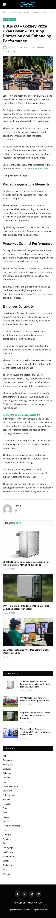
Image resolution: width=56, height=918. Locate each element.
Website (6, 874)
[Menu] (4, 4)
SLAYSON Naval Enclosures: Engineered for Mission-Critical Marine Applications (35, 684)
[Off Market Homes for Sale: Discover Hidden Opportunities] (10, 701)
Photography (8, 848)
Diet (5, 782)
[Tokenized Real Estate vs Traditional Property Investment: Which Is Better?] (10, 733)
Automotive (8, 760)
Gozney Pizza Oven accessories (19, 415)
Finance (6, 804)
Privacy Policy (35, 903)
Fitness (6, 808)
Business (7, 769)
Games (6, 817)
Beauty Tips (8, 764)
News (5, 839)
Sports (6, 861)
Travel (6, 869)
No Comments (38, 47)
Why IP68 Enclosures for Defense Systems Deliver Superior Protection (36, 715)
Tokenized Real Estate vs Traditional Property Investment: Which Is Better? (35, 732)
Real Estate (8, 852)
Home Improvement (11, 826)
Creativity (7, 778)
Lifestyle (7, 834)
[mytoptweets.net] (28, 4)
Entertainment (9, 795)
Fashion (6, 799)
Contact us (19, 903)
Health (6, 821)
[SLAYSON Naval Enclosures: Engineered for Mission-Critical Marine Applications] (28, 544)
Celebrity (7, 773)
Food (5, 813)
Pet (4, 843)
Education (7, 791)
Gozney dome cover (38, 168)
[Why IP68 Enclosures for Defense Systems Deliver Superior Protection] (28, 588)
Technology (9, 20)
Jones (13, 47)
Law (5, 830)
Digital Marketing (10, 786)
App (4, 756)
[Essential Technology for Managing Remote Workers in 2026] (28, 632)
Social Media (8, 856)
